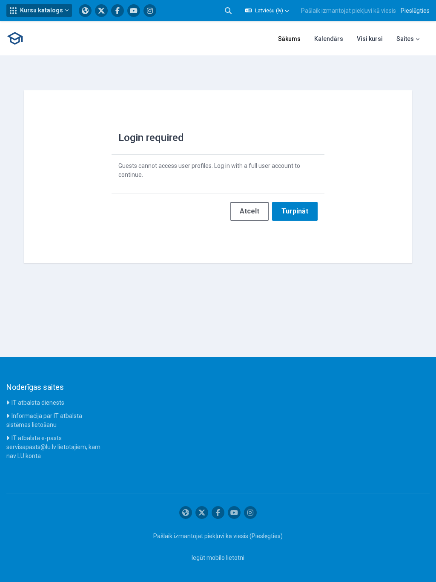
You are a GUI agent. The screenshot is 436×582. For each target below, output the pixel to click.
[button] (39, 10)
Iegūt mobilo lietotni (218, 557)
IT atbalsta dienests (37, 402)
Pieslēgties (415, 10)
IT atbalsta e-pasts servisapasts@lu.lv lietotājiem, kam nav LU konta (53, 447)
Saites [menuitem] (405, 38)
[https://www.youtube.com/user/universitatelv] (133, 10)
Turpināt (294, 211)
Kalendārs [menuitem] (328, 38)
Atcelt (249, 211)
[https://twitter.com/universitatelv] (101, 10)
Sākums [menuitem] (289, 38)
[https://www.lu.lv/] (85, 10)
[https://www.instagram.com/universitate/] (149, 10)
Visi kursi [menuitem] (370, 38)
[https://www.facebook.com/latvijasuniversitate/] (117, 10)
